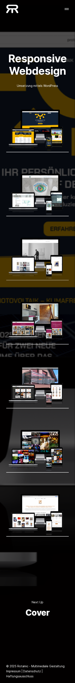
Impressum (13, 671)
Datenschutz (32, 671)
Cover (37, 612)
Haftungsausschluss (19, 676)
